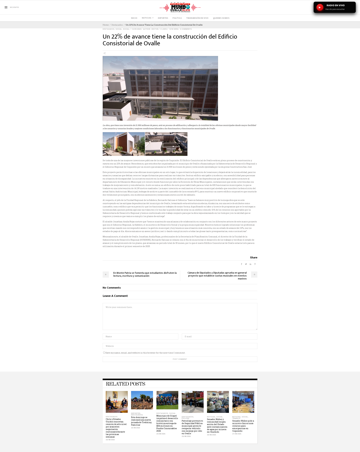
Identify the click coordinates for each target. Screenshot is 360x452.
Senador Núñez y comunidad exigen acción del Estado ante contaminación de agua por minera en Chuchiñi (217, 425)
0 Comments (186, 29)
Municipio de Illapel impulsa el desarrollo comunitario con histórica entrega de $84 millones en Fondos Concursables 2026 (167, 423)
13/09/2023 (136, 29)
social (119, 29)
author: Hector (150, 29)
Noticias (211, 417)
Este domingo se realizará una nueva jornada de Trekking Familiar (141, 421)
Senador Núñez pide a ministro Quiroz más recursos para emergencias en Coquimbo (243, 425)
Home (106, 25)
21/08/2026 (236, 434)
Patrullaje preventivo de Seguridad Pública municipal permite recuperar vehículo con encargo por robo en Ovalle (192, 427)
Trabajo (236, 418)
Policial (186, 418)
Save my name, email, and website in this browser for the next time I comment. (145, 352)
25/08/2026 (110, 440)
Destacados (117, 25)
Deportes (135, 413)
